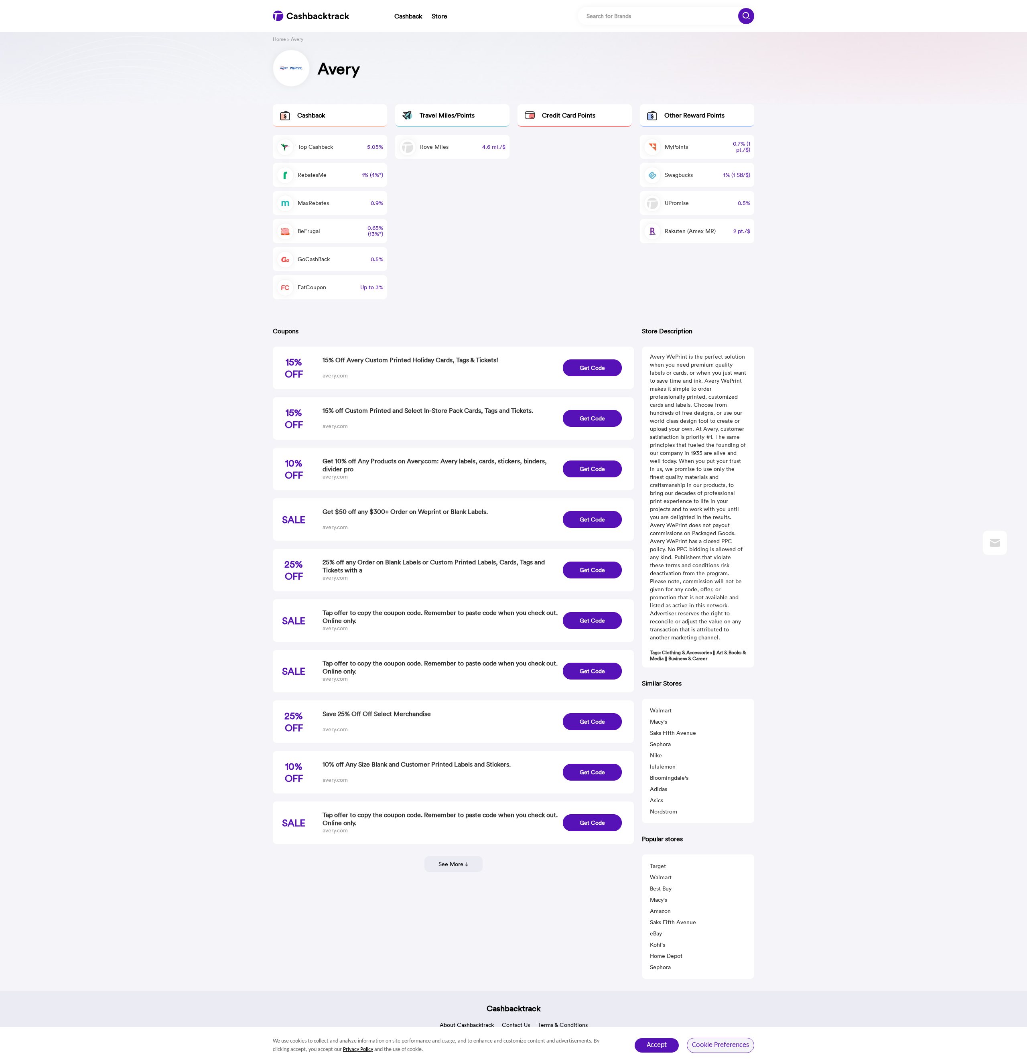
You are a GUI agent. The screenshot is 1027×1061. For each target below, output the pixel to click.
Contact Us (516, 1025)
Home (279, 39)
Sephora (660, 744)
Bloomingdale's (669, 777)
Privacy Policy (358, 1050)
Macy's (658, 721)
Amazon (660, 911)
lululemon (663, 766)
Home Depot (666, 956)
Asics (656, 800)
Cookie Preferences (720, 1045)
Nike (656, 755)
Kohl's (657, 944)
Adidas (658, 789)
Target (658, 866)
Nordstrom (663, 811)
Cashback (408, 16)
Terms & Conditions (563, 1025)
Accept (657, 1045)
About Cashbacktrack (467, 1025)
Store (439, 16)
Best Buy (661, 888)
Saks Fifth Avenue (673, 732)
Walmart (661, 710)
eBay (656, 933)
